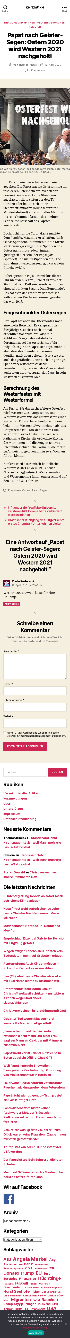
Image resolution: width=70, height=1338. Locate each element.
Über (7, 803)
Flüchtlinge (49, 1278)
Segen (44, 490)
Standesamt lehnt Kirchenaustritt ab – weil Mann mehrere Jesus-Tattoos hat (32, 842)
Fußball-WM (36, 1283)
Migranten (21, 1299)
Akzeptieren (36, 1333)
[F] (35, 1199)
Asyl (52, 1260)
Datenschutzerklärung (20, 819)
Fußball (21, 1283)
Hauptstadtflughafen (51, 1287)
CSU (51, 1268)
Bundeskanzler (42, 1264)
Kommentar (11, 651)
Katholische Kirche (34, 1295)
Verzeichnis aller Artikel (20, 793)
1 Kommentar (37, 70)
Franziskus (14, 490)
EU (39, 1273)
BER (20, 1264)
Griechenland (13, 1287)
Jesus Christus (51, 1291)
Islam (36, 1291)
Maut (6, 1300)
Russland (44, 1304)
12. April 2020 (53, 64)
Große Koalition (32, 1288)
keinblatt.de (35, 7)
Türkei (18, 1309)
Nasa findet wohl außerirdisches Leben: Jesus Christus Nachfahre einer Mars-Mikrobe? (32, 913)
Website (8, 716)
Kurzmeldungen (15, 798)
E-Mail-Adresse (13, 700)
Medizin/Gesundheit (51, 22)
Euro (46, 1273)
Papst (35, 490)
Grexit (47, 1284)
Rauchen (50, 1299)
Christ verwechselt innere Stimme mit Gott (34, 1010)
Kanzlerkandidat (12, 1295)
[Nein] (65, 1324)
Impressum (11, 814)
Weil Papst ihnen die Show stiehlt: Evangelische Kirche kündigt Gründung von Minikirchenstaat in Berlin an (32, 1070)
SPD (55, 1304)
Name (8, 684)
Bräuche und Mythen (19, 22)
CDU (28, 1268)
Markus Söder (56, 1295)
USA (52, 1308)
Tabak (8, 1309)
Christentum (40, 1268)
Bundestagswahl (13, 1268)
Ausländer (10, 1264)
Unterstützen (13, 808)
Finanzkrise (27, 1278)
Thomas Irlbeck (28, 64)
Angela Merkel (30, 1259)
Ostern (26, 490)
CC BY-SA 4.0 (42, 172)
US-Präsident (35, 1309)
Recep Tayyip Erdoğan (19, 1304)
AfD (7, 1259)
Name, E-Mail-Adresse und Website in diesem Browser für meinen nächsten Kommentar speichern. (36, 734)
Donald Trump (18, 1273)
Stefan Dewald (14, 872)
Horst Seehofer (17, 1291)
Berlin (28, 1264)
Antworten (12, 604)
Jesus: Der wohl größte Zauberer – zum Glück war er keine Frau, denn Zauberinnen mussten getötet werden (34, 1134)
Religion (35, 26)
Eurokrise (10, 1278)
